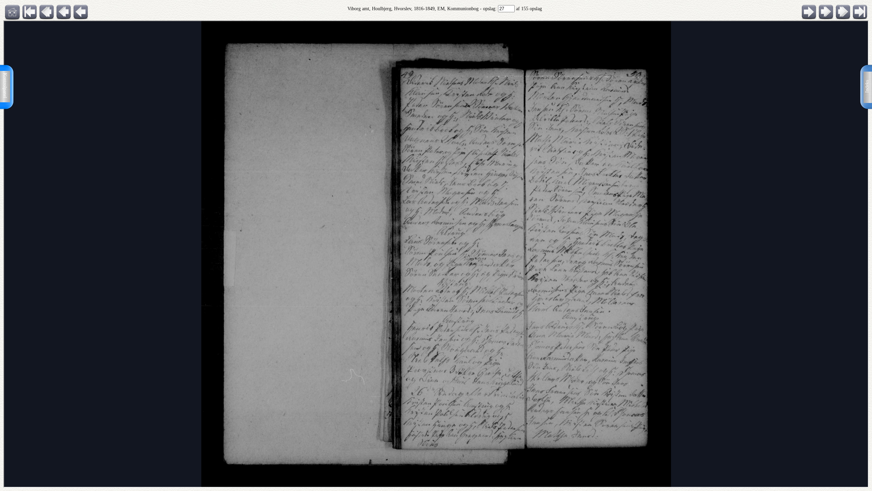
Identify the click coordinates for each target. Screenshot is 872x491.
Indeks (867, 86)
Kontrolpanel (4, 85)
